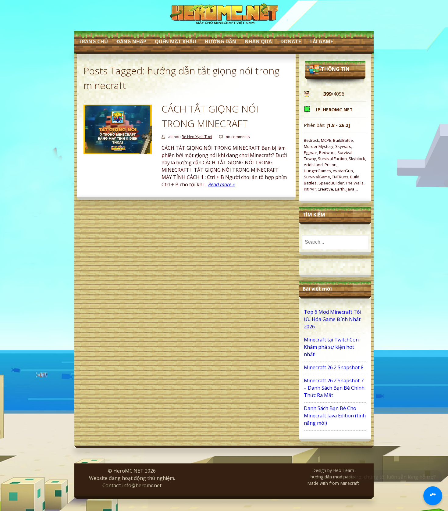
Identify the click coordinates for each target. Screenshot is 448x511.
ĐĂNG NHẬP (131, 41)
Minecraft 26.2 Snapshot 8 (334, 367)
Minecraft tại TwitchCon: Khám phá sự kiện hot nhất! (332, 347)
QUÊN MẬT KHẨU (175, 41)
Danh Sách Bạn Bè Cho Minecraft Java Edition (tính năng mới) (335, 415)
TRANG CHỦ (93, 41)
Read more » (221, 184)
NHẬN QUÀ (258, 41)
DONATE (290, 41)
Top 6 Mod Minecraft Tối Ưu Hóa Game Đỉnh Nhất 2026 (332, 319)
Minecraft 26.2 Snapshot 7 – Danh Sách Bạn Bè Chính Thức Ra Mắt (334, 387)
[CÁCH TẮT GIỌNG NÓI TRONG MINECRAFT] (118, 152)
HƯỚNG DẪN (220, 41)
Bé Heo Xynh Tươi (197, 136)
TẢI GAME (321, 41)
